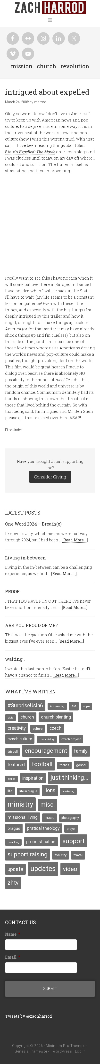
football (42, 764)
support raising (28, 854)
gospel (81, 765)
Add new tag (57, 706)
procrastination (40, 841)
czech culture (20, 738)
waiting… (15, 659)
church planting (56, 717)
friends (64, 765)
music (49, 817)
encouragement (46, 750)
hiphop (11, 778)
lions (49, 790)
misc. (47, 804)
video (70, 868)
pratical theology (43, 828)
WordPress (62, 1051)
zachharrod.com (50, 7)
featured (16, 764)
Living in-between (25, 558)
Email (12, 957)
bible (10, 717)
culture (37, 728)
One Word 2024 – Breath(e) (33, 524)
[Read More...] (75, 539)
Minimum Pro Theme (64, 1046)
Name (12, 934)
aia (74, 706)
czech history (46, 739)
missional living (23, 817)
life (10, 791)
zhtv (13, 882)
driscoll (13, 751)
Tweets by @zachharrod (28, 1016)
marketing (68, 791)
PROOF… (13, 591)
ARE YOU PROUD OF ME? (31, 625)
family (81, 751)
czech (55, 728)
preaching (13, 842)
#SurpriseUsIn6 (25, 705)
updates (43, 868)
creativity (17, 728)
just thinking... (69, 777)
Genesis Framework (32, 1051)
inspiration (32, 778)
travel (78, 855)
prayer (71, 829)
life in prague (28, 791)
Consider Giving (50, 477)
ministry (20, 804)
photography (70, 818)
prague (14, 828)
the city (61, 855)
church (27, 717)
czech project (71, 739)
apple (86, 706)
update (15, 869)
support (73, 841)
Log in (80, 1051)
